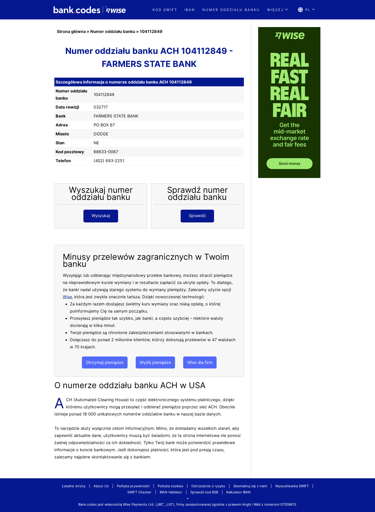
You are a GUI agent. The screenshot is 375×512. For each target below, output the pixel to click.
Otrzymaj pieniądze (104, 362)
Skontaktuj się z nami (250, 486)
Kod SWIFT (165, 10)
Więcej (275, 10)
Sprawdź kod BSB (204, 492)
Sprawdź (197, 215)
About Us (101, 486)
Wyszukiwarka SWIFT (292, 486)
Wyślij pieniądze (155, 362)
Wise (67, 296)
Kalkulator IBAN (238, 492)
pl (308, 10)
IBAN (189, 10)
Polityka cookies (170, 486)
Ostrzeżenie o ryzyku (208, 486)
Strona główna (71, 31)
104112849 (151, 31)
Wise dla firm (199, 362)
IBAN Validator (171, 492)
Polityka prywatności (133, 486)
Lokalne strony (73, 486)
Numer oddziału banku (231, 10)
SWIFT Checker (139, 492)
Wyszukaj (101, 215)
